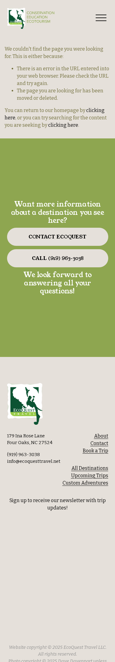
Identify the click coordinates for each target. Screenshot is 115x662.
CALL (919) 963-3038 (57, 258)
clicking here (63, 125)
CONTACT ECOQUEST (57, 236)
